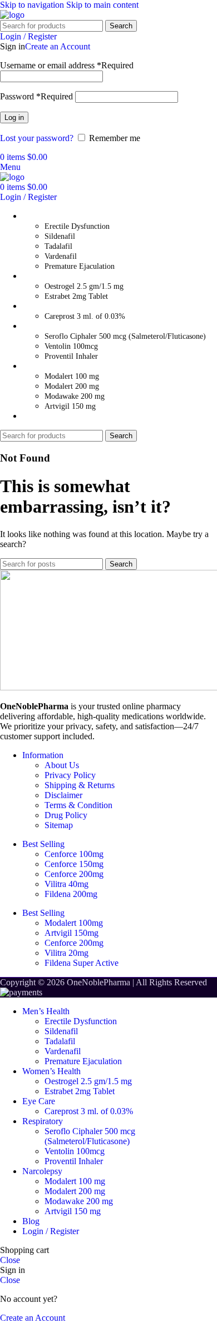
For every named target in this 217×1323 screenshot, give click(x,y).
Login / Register (50, 1231)
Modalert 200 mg (72, 386)
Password (36, 96)
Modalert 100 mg (72, 376)
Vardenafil (61, 256)
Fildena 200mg (71, 894)
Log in (14, 117)
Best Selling (43, 844)
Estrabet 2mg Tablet (76, 296)
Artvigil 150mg (71, 933)
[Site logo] (12, 14)
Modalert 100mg (74, 923)
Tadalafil (58, 246)
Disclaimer (63, 795)
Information (42, 755)
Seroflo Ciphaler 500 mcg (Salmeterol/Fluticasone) (125, 336)
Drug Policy (66, 815)
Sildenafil (60, 236)
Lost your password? (36, 138)
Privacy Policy (70, 775)
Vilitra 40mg (66, 884)
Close (10, 1260)
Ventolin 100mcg (71, 346)
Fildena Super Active (82, 963)
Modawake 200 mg (75, 396)
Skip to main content (102, 4)
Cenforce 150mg (74, 864)
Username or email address (67, 65)
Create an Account (57, 46)
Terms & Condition (78, 805)
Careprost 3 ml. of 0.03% (85, 316)
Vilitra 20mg (66, 953)
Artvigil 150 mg (70, 406)
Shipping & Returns (80, 785)
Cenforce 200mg (74, 874)
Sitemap (59, 825)
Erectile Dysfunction (77, 226)
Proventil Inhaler (71, 356)
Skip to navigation (33, 4)
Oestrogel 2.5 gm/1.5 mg (84, 286)
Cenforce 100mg (74, 854)
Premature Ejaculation (80, 266)
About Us (62, 765)
